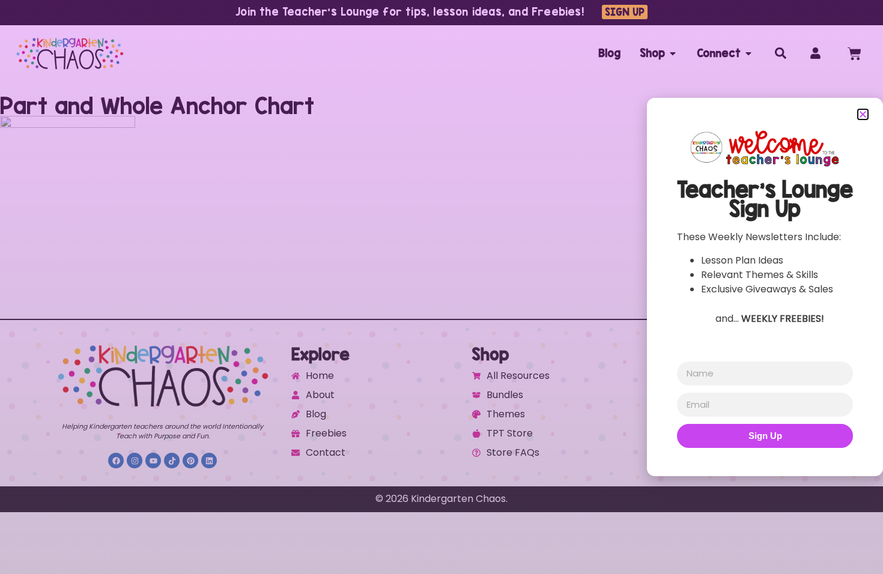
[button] (862, 114)
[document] (441, 287)
